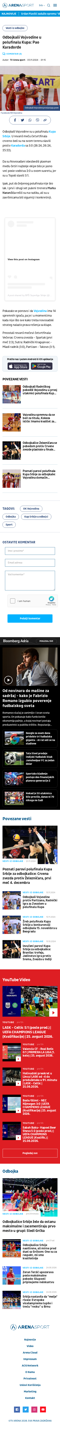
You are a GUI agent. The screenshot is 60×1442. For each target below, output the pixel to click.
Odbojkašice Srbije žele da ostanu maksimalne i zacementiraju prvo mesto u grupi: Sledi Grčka (29, 1226)
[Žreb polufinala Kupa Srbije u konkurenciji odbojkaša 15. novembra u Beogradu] (11, 925)
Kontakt (30, 1398)
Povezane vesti (15, 379)
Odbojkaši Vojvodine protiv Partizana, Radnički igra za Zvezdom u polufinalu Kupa (40, 902)
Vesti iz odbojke (15, 28)
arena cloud (30, 1352)
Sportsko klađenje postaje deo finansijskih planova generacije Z (40, 777)
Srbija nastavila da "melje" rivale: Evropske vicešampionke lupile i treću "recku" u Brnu (40, 1301)
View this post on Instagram (24, 259)
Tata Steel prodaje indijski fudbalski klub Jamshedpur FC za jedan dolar (40, 759)
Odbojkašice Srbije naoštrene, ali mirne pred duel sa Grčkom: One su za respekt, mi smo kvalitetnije (40, 1252)
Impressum (30, 1359)
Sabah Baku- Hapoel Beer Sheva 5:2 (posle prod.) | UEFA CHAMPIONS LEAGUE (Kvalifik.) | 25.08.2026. (39, 1134)
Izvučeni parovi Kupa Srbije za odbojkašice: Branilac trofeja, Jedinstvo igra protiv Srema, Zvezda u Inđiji (37, 952)
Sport (9, 524)
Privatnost (30, 1378)
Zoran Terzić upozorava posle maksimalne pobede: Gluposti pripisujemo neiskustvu (38, 1277)
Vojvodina (40, 311)
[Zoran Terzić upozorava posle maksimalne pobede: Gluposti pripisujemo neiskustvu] (11, 1275)
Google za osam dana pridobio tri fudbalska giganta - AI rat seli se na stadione (40, 738)
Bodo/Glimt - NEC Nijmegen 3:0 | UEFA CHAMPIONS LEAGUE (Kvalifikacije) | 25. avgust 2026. (39, 1107)
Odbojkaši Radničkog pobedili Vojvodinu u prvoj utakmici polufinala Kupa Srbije (40, 390)
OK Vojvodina (31, 508)
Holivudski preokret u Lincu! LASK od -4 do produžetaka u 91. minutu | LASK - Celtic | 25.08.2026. (40, 1080)
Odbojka (11, 516)
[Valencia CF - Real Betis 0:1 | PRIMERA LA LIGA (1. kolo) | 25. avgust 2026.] (11, 1052)
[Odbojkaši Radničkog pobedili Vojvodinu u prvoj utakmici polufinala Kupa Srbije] (11, 394)
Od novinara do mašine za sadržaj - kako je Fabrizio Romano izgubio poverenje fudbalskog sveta (27, 698)
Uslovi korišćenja (30, 1385)
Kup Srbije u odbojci (36, 516)
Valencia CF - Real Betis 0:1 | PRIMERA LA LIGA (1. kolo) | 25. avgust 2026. (39, 1052)
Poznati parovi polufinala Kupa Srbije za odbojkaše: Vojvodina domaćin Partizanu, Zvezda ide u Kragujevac (39, 474)
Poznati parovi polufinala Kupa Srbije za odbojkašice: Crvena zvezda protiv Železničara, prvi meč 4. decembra (27, 876)
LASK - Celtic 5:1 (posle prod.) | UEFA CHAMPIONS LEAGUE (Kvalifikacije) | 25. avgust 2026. (27, 1032)
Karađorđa (18, 146)
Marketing (30, 1391)
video (30, 1346)
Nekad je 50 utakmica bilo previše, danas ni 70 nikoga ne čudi (40, 797)
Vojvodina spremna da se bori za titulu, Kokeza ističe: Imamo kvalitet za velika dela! (39, 418)
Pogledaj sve (46, 641)
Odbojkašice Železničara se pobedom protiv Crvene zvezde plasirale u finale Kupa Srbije (40, 446)
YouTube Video (16, 980)
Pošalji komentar (30, 618)
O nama (30, 1372)
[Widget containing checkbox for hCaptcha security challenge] (33, 601)
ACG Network (30, 1365)
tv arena (15, 1420)
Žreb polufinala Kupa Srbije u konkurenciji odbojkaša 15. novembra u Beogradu (40, 926)
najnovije (30, 1339)
